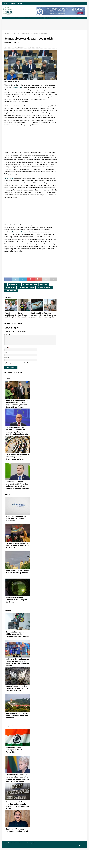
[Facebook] (83, 845)
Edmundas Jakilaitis (19, 232)
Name (6, 347)
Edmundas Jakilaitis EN (30, 284)
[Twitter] (79, 845)
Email (6, 352)
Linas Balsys (8, 178)
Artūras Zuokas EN (14, 284)
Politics (7, 379)
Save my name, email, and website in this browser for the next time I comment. (28, 363)
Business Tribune (67, 18)
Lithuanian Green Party (44, 287)
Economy (8, 610)
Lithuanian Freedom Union (26, 287)
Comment (7, 334)
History (48, 18)
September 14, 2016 (12, 47)
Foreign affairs (27, 18)
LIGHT (56, 18)
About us (6, 3)
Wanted (20, 3)
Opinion (17, 18)
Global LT (40, 18)
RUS (77, 18)
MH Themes (35, 843)
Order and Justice (11, 291)
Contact (13, 3)
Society (7, 494)
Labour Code (16, 87)
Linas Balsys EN (10, 287)
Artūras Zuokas (40, 106)
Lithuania (7, 18)
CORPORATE (34, 47)
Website (6, 357)
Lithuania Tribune (24, 47)
